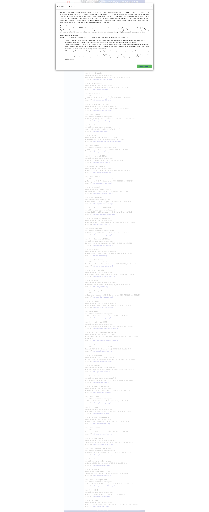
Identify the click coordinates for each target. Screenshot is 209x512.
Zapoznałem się (145, 66)
